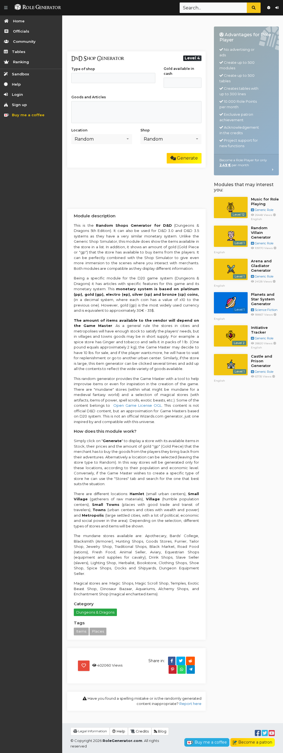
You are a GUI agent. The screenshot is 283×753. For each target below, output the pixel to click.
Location (79, 130)
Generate (187, 158)
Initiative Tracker (259, 329)
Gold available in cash (179, 71)
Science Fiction (265, 310)
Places (98, 631)
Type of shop (83, 69)
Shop (145, 130)
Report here (190, 703)
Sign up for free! (269, 7)
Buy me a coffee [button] (211, 742)
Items (81, 631)
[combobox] (101, 139)
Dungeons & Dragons (95, 612)
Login (277, 7)
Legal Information (92, 731)
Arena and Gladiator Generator (261, 266)
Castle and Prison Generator (261, 361)
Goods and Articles (88, 97)
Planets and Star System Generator (263, 299)
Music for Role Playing (265, 201)
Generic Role (263, 210)
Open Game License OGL (137, 405)
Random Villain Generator (261, 232)
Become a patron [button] (255, 742)
